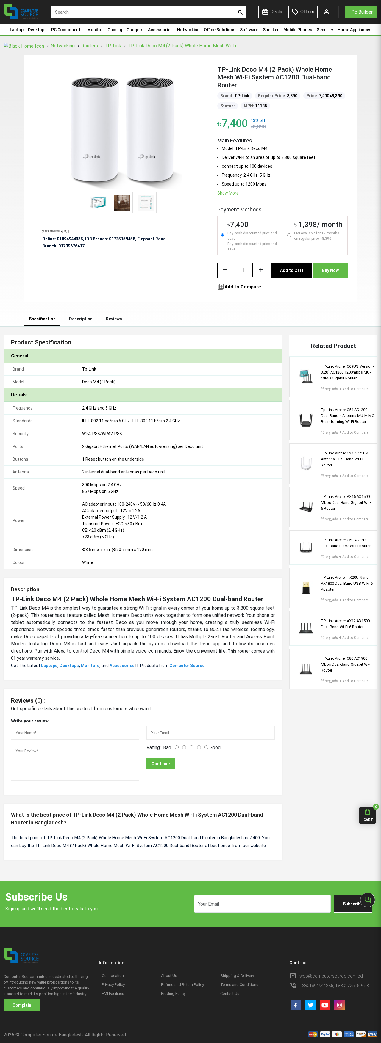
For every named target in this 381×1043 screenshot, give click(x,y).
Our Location (113, 975)
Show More (228, 193)
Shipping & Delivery (237, 975)
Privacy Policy (113, 984)
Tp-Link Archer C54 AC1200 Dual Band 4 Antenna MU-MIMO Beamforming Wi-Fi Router (347, 415)
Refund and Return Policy (182, 984)
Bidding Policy (173, 993)
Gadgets (135, 29)
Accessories (160, 29)
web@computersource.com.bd (331, 976)
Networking (188, 29)
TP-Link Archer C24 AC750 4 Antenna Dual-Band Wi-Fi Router (344, 459)
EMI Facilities (113, 993)
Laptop (17, 29)
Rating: (153, 747)
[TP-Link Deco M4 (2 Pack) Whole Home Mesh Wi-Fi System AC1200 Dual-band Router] (122, 129)
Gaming (114, 29)
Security (325, 29)
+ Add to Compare (344, 389)
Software (249, 29)
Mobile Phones (297, 29)
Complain (22, 1005)
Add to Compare (239, 287)
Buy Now (330, 270)
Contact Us (229, 993)
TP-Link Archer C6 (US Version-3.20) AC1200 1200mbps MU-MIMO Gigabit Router (347, 372)
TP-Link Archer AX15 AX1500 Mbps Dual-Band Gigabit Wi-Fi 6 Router (347, 502)
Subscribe (353, 903)
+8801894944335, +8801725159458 (334, 985)
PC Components (67, 29)
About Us (169, 975)
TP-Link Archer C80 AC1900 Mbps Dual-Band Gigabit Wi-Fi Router (347, 664)
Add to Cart (291, 270)
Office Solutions (219, 29)
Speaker (271, 29)
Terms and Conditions (239, 984)
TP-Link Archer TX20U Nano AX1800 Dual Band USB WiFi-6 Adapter (347, 583)
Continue (161, 763)
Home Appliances (354, 29)
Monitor (95, 29)
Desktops (37, 29)
